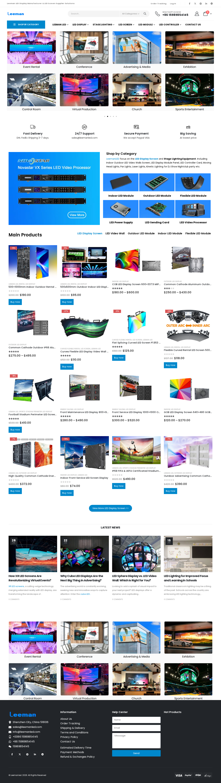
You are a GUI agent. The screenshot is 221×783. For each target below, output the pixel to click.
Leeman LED (59, 24)
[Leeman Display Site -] (16, 13)
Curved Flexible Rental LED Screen (75, 349)
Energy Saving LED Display (72, 409)
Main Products (25, 235)
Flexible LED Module (193, 196)
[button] (9, 71)
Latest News (110, 527)
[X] (195, 3)
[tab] (90, 233)
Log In (173, 3)
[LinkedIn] (206, 3)
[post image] (33, 554)
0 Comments (14, 599)
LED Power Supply (121, 222)
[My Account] (196, 14)
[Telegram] (211, 3)
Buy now (15, 302)
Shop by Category (121, 153)
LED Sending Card (157, 222)
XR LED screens (16, 586)
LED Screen (125, 24)
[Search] (144, 14)
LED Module (145, 24)
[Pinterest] (200, 3)
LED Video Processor (193, 222)
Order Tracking (158, 3)
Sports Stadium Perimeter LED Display (35, 412)
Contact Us (193, 24)
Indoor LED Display (120, 281)
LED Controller (169, 24)
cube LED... (85, 594)
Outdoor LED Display (173, 281)
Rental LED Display (27, 284)
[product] (136, 261)
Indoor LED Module (121, 196)
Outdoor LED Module (157, 196)
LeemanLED (112, 158)
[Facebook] (189, 3)
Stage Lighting (102, 24)
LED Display (79, 24)
